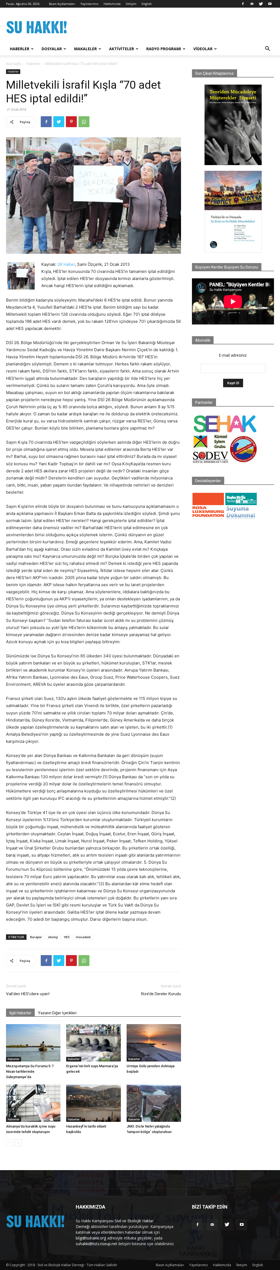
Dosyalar (52, 48)
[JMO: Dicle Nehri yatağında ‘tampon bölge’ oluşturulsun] (154, 1103)
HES (67, 937)
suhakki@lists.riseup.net (96, 1243)
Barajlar (36, 937)
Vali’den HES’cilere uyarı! (27, 993)
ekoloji (53, 937)
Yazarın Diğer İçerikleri (57, 1013)
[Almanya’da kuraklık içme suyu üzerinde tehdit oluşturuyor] (33, 1103)
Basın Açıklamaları (62, 4)
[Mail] (252, 4)
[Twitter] (261, 4)
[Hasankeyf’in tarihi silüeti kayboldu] (93, 1103)
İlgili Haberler (20, 1013)
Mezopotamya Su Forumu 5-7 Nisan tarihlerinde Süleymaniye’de (30, 1071)
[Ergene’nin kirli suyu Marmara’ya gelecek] (93, 1043)
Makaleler (85, 48)
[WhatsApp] (83, 121)
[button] (267, 49)
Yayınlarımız (89, 4)
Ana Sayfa (13, 63)
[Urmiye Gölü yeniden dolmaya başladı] (154, 1043)
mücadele (83, 937)
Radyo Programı (163, 48)
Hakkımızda (112, 4)
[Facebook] (243, 4)
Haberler (19, 48)
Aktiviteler (121, 48)
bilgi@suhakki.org (91, 1238)
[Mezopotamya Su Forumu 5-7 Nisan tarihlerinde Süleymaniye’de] (33, 1043)
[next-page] (18, 1142)
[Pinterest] (71, 121)
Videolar (202, 48)
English (147, 4)
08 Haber (66, 264)
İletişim (131, 4)
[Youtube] (270, 4)
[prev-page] (9, 1142)
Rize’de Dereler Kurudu (161, 993)
